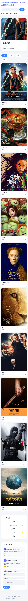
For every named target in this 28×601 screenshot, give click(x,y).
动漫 (15, 13)
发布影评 (6, 587)
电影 (7, 13)
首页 (2, 13)
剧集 (11, 13)
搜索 (22, 9)
